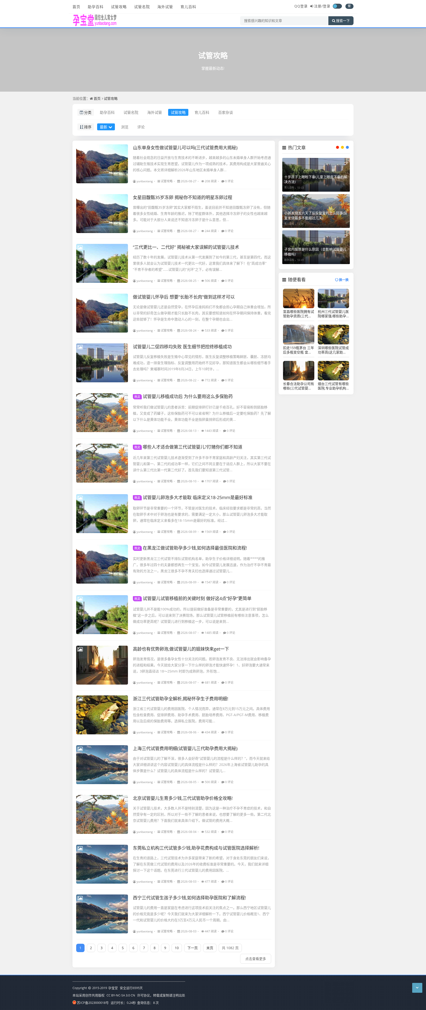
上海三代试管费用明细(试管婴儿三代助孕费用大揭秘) (185, 748)
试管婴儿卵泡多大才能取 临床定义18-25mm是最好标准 (193, 497)
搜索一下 (343, 21)
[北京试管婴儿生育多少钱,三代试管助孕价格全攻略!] (102, 814)
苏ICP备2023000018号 (93, 1002)
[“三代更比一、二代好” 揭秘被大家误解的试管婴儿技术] (102, 263)
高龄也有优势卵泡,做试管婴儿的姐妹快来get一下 (181, 649)
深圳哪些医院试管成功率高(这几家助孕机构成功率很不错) (333, 350)
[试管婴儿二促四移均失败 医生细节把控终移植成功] (102, 362)
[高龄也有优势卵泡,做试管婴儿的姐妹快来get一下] (102, 665)
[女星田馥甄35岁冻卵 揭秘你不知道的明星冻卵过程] (102, 213)
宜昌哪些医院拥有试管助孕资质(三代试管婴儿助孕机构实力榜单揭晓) (298, 313)
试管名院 (142, 6)
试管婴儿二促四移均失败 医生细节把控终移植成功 (182, 347)
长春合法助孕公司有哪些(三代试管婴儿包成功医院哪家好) (298, 386)
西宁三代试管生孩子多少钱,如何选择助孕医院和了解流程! (189, 898)
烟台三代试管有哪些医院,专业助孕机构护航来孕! (333, 386)
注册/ (318, 6)
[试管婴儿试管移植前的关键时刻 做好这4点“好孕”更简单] (102, 614)
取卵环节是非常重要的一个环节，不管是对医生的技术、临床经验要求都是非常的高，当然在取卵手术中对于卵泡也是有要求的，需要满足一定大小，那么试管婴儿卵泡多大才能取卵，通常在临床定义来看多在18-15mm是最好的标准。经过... (202, 514)
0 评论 (229, 181)
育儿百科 (188, 6)
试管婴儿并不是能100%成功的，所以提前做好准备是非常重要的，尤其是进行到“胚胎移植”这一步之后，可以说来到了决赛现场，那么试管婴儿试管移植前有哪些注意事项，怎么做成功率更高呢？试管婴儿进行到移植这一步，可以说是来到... (201, 615)
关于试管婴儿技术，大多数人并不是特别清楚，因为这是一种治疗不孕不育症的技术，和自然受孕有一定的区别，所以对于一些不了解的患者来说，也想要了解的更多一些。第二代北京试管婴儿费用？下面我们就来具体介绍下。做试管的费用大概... (202, 814)
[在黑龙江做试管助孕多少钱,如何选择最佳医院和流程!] (102, 564)
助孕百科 (96, 6)
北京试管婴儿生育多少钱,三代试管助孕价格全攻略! (183, 798)
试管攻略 (119, 6)
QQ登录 (301, 6)
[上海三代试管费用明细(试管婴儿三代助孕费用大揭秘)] (102, 764)
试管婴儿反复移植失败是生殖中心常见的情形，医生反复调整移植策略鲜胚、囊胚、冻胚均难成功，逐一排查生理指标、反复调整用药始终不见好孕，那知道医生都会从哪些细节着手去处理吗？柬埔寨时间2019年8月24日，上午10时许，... (202, 362)
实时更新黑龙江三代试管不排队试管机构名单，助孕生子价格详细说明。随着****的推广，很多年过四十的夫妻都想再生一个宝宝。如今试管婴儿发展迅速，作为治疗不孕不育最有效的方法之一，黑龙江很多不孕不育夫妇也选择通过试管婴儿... (202, 564)
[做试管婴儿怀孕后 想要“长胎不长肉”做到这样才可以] (102, 313)
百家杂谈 (225, 112)
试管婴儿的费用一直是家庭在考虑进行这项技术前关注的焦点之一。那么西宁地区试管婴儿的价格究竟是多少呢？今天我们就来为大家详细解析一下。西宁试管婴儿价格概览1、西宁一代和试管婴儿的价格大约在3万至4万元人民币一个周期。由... (202, 913)
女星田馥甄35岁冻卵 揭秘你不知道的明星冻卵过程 (182, 197)
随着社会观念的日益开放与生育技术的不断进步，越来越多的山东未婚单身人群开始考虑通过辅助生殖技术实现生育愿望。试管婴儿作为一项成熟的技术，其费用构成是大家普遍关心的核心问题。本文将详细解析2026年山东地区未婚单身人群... (202, 163)
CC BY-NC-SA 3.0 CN (120, 995)
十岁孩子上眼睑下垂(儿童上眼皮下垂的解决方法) (315, 179)
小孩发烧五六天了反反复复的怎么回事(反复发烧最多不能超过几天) (315, 215)
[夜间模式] (337, 6)
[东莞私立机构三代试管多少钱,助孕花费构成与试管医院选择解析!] (102, 864)
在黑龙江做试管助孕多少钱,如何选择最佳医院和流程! (190, 548)
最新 (103, 126)
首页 (76, 6)
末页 (209, 947)
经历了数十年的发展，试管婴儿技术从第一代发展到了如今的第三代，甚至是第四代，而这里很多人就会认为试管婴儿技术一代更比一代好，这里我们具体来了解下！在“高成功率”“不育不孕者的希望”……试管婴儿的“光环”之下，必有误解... (202, 263)
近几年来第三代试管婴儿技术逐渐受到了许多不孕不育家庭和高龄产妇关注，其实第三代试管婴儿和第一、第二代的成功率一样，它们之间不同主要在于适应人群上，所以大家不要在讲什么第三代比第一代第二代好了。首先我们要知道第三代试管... (202, 463)
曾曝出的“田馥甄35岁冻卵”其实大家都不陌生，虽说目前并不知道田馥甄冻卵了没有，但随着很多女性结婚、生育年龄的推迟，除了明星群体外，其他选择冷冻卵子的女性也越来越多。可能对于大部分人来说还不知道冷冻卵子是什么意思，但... (201, 213)
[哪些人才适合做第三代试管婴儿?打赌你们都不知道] (102, 463)
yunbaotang (145, 181)
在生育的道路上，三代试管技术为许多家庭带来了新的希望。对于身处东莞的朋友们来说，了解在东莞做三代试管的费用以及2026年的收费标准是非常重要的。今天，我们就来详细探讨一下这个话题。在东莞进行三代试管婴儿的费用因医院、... (202, 864)
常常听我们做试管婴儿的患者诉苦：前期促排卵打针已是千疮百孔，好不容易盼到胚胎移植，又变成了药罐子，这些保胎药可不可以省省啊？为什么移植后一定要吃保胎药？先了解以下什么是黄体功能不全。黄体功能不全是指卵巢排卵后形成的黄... (202, 413)
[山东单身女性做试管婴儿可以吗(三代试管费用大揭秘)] (102, 163)
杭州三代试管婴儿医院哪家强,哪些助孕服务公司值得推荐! (333, 313)
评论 (141, 126)
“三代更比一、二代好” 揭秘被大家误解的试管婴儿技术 (186, 247)
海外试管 (165, 6)
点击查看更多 (255, 958)
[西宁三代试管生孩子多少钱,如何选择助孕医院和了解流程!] (102, 913)
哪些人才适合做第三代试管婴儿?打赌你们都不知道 (188, 447)
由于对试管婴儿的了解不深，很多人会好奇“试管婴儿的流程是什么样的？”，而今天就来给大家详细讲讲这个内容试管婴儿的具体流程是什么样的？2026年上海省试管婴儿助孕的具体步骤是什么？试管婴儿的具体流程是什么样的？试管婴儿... (201, 764)
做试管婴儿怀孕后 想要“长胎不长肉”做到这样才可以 (184, 297)
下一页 (192, 947)
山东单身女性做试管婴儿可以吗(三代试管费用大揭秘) (185, 148)
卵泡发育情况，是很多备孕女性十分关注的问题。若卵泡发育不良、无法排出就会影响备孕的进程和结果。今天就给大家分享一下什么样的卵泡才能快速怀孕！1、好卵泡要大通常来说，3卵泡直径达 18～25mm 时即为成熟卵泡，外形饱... (202, 664)
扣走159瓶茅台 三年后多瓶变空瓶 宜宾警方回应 (298, 350)
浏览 (124, 126)
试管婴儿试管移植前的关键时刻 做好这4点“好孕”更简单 (192, 598)
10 (177, 947)
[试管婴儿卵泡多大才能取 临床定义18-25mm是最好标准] (102, 513)
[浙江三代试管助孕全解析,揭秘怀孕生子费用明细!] (102, 714)
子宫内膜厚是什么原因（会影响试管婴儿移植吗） (315, 251)
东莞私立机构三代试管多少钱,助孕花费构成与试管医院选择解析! (196, 848)
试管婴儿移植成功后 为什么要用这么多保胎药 (183, 396)
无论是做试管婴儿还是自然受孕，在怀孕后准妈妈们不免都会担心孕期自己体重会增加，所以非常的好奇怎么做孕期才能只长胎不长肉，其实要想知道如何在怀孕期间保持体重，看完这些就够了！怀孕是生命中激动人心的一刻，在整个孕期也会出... (202, 312)
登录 (326, 6)
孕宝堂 (113, 988)
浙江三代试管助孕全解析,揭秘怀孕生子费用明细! (180, 699)
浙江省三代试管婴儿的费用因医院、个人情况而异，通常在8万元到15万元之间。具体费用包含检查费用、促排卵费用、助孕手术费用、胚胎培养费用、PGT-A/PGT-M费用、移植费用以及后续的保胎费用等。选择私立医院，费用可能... (201, 714)
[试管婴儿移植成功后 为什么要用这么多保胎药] (102, 412)
